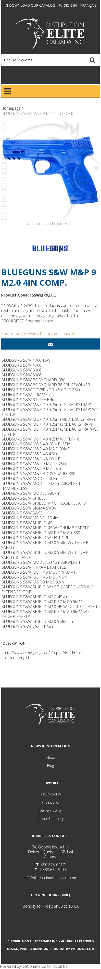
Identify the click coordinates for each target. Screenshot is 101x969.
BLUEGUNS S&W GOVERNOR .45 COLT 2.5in (40, 389)
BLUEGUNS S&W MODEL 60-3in (29, 478)
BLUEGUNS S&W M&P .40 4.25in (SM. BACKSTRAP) (46, 424)
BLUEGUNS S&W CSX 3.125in (27, 626)
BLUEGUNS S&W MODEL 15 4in (29, 518)
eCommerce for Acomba (46, 966)
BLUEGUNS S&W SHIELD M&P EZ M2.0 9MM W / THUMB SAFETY (45, 614)
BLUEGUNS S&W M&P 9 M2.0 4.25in (33, 463)
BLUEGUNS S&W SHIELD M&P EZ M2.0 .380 (40, 532)
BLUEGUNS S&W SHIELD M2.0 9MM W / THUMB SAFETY (44, 545)
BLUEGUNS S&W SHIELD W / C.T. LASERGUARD (43, 503)
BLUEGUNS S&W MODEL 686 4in (30, 493)
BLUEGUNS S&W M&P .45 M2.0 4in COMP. (39, 572)
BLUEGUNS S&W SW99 (22, 513)
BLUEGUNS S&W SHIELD (23, 498)
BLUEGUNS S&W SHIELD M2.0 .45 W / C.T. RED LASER (49, 606)
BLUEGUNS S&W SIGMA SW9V (28, 508)
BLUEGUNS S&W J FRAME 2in (27, 394)
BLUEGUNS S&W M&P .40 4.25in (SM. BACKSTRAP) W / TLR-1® (50, 431)
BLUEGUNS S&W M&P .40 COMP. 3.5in (35, 444)
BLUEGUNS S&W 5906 (21, 370)
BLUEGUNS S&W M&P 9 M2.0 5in (31, 468)
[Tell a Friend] (50, 344)
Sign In (70, 5)
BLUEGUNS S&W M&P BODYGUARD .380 (38, 473)
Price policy (50, 802)
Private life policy (50, 818)
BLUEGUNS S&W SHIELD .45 (26, 523)
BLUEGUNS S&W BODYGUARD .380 (33, 380)
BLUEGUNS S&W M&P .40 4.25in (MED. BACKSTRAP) (48, 419)
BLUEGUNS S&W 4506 (21, 365)
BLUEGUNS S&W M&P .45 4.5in (29, 454)
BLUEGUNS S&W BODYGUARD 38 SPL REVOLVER (45, 385)
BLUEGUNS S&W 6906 (21, 375)
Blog (50, 765)
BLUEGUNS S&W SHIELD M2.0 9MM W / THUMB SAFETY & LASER (44, 555)
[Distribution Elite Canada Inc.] (50, 33)
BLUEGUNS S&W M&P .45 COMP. (31, 458)
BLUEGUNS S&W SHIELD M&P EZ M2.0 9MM (41, 601)
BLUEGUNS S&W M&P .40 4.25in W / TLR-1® (40, 439)
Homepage (11, 108)
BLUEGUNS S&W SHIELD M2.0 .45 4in (34, 596)
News (50, 757)
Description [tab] (14, 643)
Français (88, 5)
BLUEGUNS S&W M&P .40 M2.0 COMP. (36, 449)
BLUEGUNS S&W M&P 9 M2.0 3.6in (32, 582)
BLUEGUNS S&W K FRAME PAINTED (34, 567)
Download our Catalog (32, 5)
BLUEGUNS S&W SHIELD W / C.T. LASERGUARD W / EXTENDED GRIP (47, 589)
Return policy (50, 794)
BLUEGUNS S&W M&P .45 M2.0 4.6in (34, 577)
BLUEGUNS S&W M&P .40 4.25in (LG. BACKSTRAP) (46, 404)
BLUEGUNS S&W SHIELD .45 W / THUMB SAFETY (45, 527)
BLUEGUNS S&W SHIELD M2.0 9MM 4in (37, 621)
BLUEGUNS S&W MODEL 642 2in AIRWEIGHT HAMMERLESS (41, 486)
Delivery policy (50, 810)
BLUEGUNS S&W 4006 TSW (25, 360)
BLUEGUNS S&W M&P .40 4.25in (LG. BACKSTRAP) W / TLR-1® (49, 412)
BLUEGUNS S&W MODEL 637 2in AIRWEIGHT (41, 562)
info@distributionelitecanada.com (50, 877)
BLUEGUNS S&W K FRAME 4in (28, 399)
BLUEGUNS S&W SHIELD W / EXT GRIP (36, 537)
